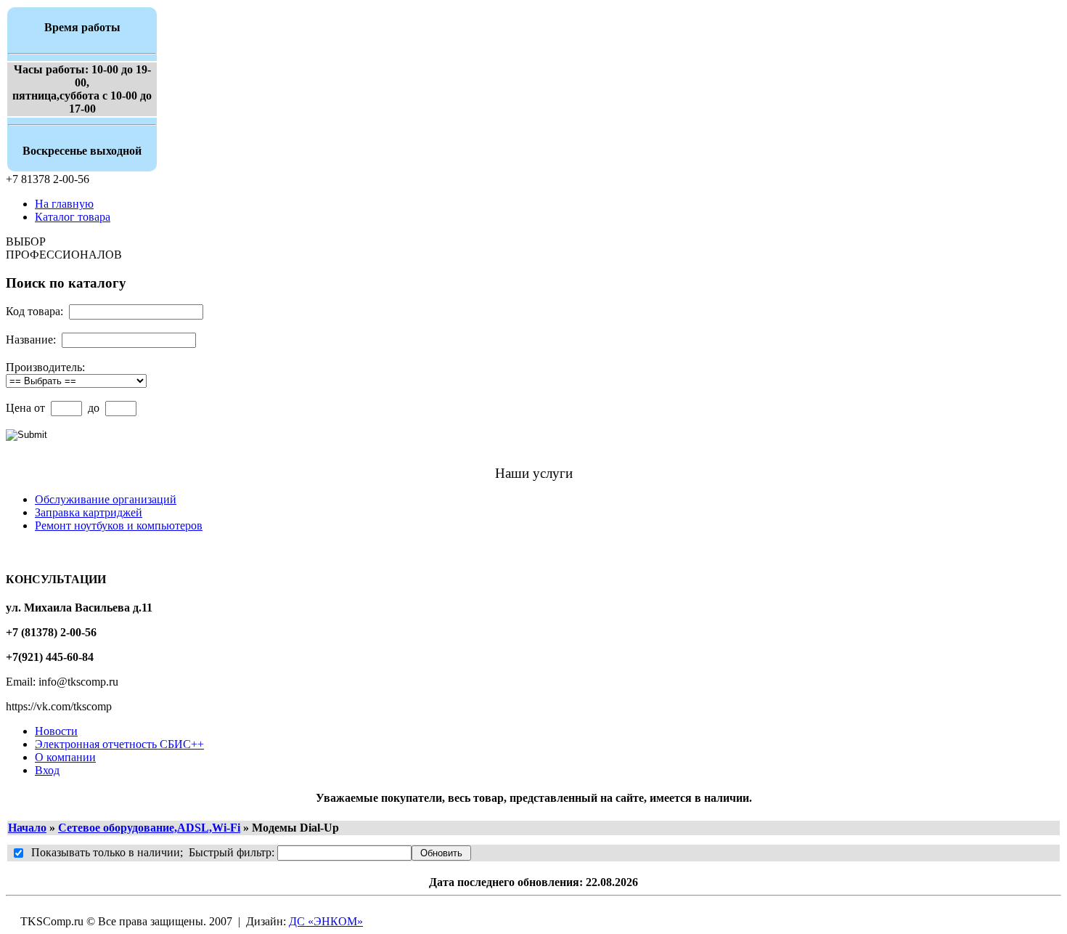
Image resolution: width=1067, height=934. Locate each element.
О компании (65, 757)
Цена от (25, 408)
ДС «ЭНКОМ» (326, 921)
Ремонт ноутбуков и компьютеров (119, 525)
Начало (27, 827)
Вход (47, 770)
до (93, 408)
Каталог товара (72, 217)
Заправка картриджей (88, 512)
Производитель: (45, 367)
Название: (31, 339)
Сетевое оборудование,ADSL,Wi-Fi (149, 827)
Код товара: (34, 311)
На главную (64, 204)
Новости (56, 731)
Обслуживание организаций (105, 499)
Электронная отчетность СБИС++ (119, 744)
